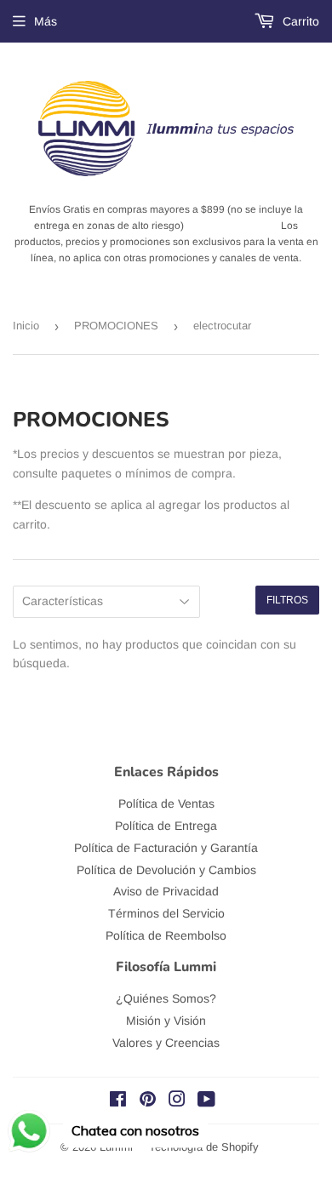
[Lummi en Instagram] (177, 1101)
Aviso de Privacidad (166, 891)
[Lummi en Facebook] (118, 1101)
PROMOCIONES (116, 325)
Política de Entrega (166, 825)
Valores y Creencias (166, 1042)
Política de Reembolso (166, 935)
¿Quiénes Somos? (166, 998)
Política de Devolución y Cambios (166, 870)
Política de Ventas (166, 803)
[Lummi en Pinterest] (148, 1101)
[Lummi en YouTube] (206, 1101)
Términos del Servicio (166, 913)
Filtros (287, 600)
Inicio (26, 325)
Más (45, 21)
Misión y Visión (166, 1020)
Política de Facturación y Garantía (166, 848)
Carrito (299, 21)
